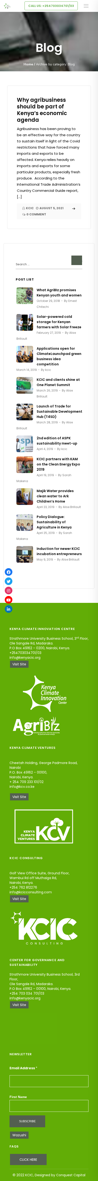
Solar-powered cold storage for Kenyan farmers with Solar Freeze (59, 321)
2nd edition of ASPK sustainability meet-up (57, 441)
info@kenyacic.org (25, 657)
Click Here (28, 1159)
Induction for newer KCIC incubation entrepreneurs (59, 551)
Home (28, 64)
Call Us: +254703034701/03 (51, 6)
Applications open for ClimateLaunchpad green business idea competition (59, 356)
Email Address (23, 1068)
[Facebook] (8, 572)
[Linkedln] (8, 609)
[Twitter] (8, 581)
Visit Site (19, 664)
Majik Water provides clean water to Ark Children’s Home (55, 496)
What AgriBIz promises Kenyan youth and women (59, 293)
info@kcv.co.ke (22, 786)
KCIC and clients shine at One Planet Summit (58, 382)
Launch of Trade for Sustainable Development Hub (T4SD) (59, 411)
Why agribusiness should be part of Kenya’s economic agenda (42, 110)
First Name (18, 1097)
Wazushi (19, 1135)
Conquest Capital (70, 1175)
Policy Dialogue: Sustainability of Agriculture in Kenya (54, 522)
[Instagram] (8, 590)
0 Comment (36, 214)
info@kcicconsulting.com (31, 892)
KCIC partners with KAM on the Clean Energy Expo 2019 (58, 464)
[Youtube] (8, 600)
